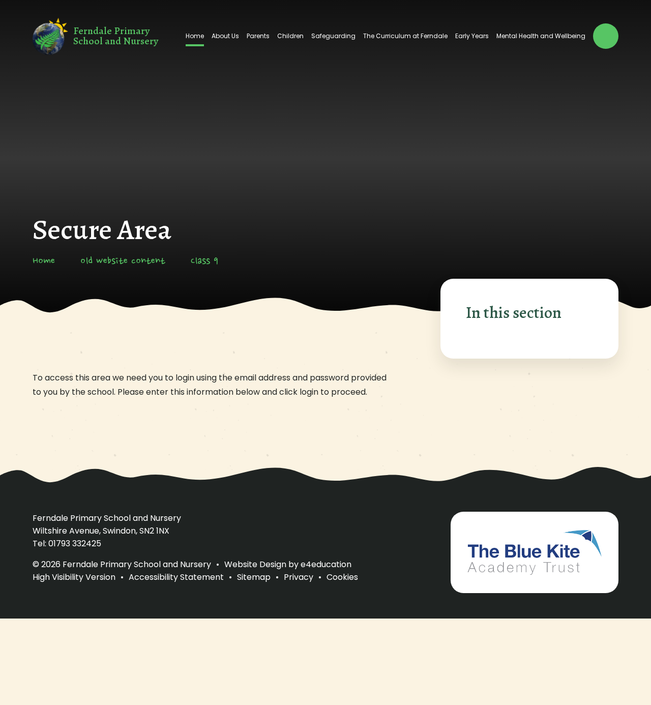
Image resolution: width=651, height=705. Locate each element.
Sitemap (254, 577)
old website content (122, 261)
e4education (326, 564)
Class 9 (204, 261)
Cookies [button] (342, 577)
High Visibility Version (74, 577)
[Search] (605, 36)
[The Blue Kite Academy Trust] (534, 552)
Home (44, 261)
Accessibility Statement (176, 577)
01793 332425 (74, 543)
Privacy (298, 577)
